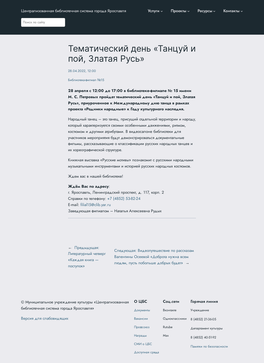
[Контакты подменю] (241, 11)
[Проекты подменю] (188, 11)
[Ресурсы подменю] (214, 11)
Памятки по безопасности (209, 346)
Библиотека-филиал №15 (86, 80)
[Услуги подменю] (161, 11)
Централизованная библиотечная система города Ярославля (73, 11)
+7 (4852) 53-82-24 (123, 198)
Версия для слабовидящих (44, 318)
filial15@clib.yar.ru (95, 204)
